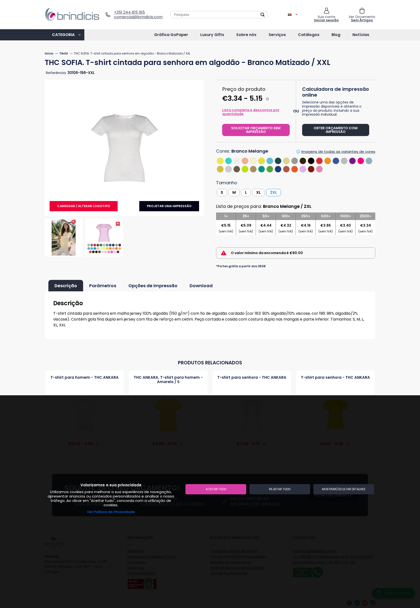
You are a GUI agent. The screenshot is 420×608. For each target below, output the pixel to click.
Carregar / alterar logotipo (83, 206)
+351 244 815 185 (129, 12)
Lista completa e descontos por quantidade (251, 112)
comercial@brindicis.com (136, 17)
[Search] (262, 14)
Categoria (63, 34)
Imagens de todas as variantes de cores (338, 151)
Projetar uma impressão (169, 206)
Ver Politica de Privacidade (111, 511)
